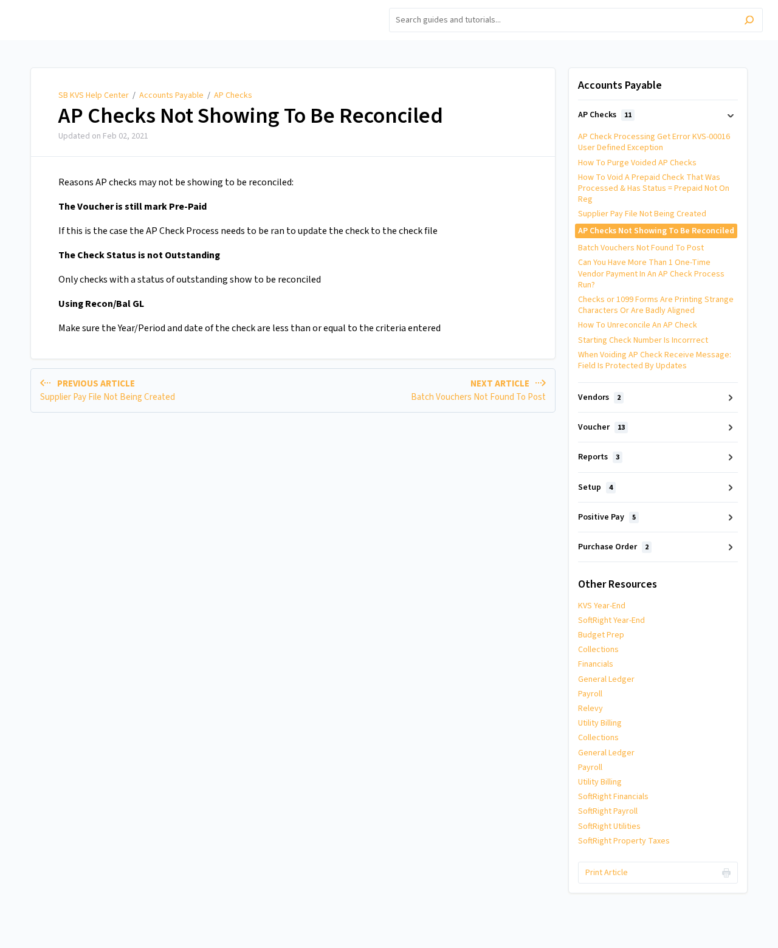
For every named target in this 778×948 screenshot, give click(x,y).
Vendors (599, 397)
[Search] (749, 21)
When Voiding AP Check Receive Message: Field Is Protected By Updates (654, 360)
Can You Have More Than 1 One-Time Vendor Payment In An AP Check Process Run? (651, 273)
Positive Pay (607, 517)
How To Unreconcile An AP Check (637, 325)
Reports (598, 457)
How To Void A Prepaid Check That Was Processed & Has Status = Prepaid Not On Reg (653, 188)
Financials (595, 664)
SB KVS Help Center (93, 95)
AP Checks (233, 95)
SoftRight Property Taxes (624, 841)
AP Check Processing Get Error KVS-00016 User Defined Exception (654, 142)
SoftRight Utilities (609, 826)
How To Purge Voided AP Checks (637, 163)
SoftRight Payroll (608, 811)
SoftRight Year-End (611, 620)
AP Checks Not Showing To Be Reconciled (250, 116)
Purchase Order (613, 547)
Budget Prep (601, 635)
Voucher (601, 427)
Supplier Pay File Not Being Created (642, 214)
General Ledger (606, 679)
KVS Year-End (601, 606)
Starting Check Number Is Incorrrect (643, 340)
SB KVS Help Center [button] (57, 7)
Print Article (606, 873)
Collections (598, 650)
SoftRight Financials (613, 797)
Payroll (590, 694)
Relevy (590, 708)
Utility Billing (600, 723)
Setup (595, 487)
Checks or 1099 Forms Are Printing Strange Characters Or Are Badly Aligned (656, 305)
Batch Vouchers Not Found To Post (641, 248)
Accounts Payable (171, 95)
